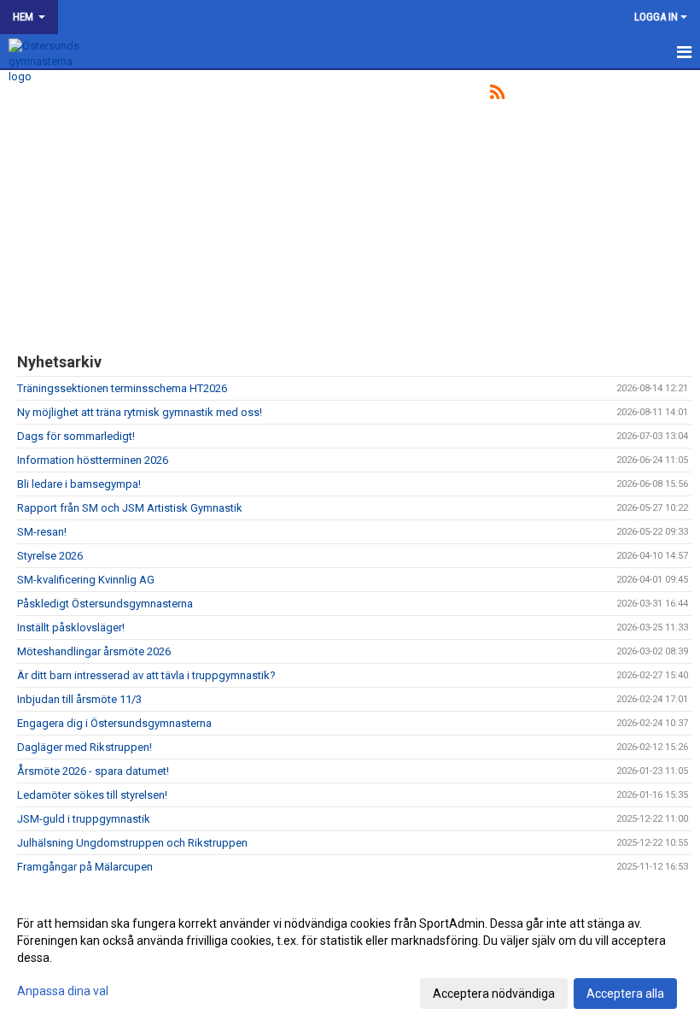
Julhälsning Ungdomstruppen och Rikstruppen (132, 842)
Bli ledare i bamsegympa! (79, 484)
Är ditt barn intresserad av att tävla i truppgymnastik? (146, 675)
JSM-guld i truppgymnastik (83, 818)
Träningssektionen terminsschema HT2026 (122, 388)
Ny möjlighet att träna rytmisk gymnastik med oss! (139, 412)
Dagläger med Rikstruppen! (84, 747)
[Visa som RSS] (497, 95)
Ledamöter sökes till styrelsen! (92, 795)
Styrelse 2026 (50, 555)
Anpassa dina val (62, 991)
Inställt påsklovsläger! (71, 627)
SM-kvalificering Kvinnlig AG (86, 579)
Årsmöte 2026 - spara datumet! (93, 771)
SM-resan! (42, 531)
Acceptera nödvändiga (494, 993)
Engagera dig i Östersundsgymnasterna (114, 723)
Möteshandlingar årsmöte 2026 (94, 651)
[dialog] (350, 957)
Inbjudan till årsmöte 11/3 (79, 699)
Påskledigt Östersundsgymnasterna (105, 603)
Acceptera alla (625, 993)
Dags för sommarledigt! (76, 436)
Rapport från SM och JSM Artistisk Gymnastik (129, 507)
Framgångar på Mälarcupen (85, 866)
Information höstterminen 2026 (92, 460)
